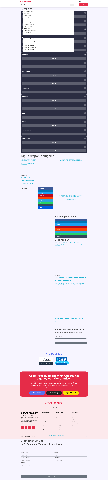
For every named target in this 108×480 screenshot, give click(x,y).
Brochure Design (28, 22)
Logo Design (27, 13)
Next (63, 324)
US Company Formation (29, 38)
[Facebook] (22, 427)
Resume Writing (27, 43)
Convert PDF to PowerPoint (30, 47)
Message (23, 462)
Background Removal (29, 24)
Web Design (23, 4)
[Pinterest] (33, 427)
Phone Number (24, 452)
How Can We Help (25, 457)
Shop (22, 53)
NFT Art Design (27, 28)
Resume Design (27, 32)
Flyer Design (27, 19)
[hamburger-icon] (72, 5)
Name (22, 447)
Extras (22, 36)
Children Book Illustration (30, 30)
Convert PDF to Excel (29, 49)
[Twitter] (29, 427)
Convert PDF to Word (29, 45)
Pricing (22, 55)
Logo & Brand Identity (29, 11)
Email (55, 447)
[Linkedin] (26, 427)
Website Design (27, 15)
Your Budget (57, 457)
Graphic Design (24, 9)
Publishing (23, 6)
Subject (56, 452)
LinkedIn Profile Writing (29, 41)
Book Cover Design (28, 26)
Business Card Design (29, 17)
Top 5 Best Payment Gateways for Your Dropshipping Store (28, 180)
